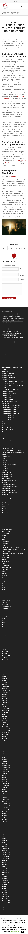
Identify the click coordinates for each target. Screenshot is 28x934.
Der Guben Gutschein (7, 375)
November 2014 (6, 854)
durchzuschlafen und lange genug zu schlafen (14, 161)
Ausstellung (5, 604)
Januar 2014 (5, 874)
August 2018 (5, 773)
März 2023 (4, 684)
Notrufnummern (6, 579)
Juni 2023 (4, 678)
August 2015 (5, 836)
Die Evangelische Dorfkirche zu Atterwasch (12, 381)
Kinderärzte (5, 577)
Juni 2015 (4, 840)
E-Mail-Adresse (22, 275)
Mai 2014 (4, 866)
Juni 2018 (4, 777)
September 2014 (6, 858)
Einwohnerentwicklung (7, 498)
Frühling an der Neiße (7, 324)
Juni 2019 (4, 755)
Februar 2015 (5, 848)
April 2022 (4, 698)
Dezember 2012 (6, 901)
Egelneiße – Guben (6, 515)
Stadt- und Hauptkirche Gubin (9, 486)
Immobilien (4, 559)
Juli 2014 (4, 862)
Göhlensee (4, 421)
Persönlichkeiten (6, 505)
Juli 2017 (4, 789)
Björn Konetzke (5, 318)
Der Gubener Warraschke (8, 377)
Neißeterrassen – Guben (8, 523)
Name (21, 269)
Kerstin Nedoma (6, 333)
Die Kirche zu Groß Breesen (9, 393)
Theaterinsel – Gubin (7, 529)
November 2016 (6, 805)
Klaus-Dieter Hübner (18, 333)
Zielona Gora (5, 494)
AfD (3, 314)
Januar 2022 (5, 704)
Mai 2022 (4, 696)
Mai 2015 (4, 842)
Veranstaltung (5, 639)
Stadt (3, 588)
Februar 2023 (5, 686)
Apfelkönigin (5, 316)
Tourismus (4, 586)
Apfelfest (19, 314)
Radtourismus (5, 565)
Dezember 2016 (6, 803)
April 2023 (4, 682)
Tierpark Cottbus (6, 488)
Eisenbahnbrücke (6, 320)
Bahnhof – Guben (6, 513)
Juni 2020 (4, 739)
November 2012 (6, 903)
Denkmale (4, 535)
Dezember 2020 (6, 728)
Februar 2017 (5, 799)
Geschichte (5, 502)
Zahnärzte (4, 573)
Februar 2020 (5, 743)
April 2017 (4, 795)
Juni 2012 (4, 913)
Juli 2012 (4, 911)
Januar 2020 (5, 745)
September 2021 (6, 710)
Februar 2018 (5, 783)
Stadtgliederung (6, 509)
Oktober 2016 (5, 807)
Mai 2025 (4, 658)
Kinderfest (12, 333)
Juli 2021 (4, 714)
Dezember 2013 (6, 876)
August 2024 (5, 660)
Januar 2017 (5, 801)
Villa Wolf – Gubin (6, 531)
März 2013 (4, 895)
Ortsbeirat (21, 337)
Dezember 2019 (6, 747)
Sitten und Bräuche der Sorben (9, 478)
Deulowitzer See (6, 379)
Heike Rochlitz (5, 331)
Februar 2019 (5, 761)
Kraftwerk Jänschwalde (8, 448)
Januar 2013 (5, 899)
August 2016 (5, 811)
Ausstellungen (5, 533)
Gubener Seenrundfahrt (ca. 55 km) (10, 547)
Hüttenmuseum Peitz (7, 436)
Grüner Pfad (5, 426)
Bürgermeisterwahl (13, 318)
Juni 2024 (4, 662)
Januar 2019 (5, 763)
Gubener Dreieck (12, 329)
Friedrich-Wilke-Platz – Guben (9, 517)
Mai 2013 (4, 890)
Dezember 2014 (6, 852)
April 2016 (4, 820)
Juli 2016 (4, 814)
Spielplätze (4, 482)
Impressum (5, 438)
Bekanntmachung (6, 606)
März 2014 (4, 870)
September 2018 (6, 771)
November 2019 (6, 749)
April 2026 (4, 654)
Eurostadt (12, 320)
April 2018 (4, 781)
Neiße (3, 458)
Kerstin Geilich (15, 331)
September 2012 (6, 907)
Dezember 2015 (6, 828)
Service (4, 590)
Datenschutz (5, 371)
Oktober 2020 (5, 733)
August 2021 (5, 712)
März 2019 (4, 759)
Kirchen (4, 537)
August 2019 (5, 753)
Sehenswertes (5, 561)
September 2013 (6, 882)
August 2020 (5, 735)
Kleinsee (4, 444)
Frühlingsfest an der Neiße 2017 (18, 324)
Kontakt (4, 592)
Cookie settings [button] (15, 931)
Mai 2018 (4, 779)
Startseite (8, 12)
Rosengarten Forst (6, 472)
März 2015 (4, 846)
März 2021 (4, 722)
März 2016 (4, 822)
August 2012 (5, 909)
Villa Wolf (20, 344)
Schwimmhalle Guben (7, 474)
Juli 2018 (4, 775)
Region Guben (5, 541)
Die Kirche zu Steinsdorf (8, 399)
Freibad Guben (5, 403)
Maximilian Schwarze (6, 337)
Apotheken (4, 575)
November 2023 (6, 670)
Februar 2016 (5, 824)
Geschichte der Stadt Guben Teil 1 (10, 407)
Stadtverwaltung (6, 581)
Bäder (3, 357)
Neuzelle (4, 462)
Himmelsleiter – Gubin (7, 519)
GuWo (21, 329)
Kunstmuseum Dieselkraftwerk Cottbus (11, 450)
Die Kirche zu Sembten (7, 397)
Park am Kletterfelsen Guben (9, 525)
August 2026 (5, 652)
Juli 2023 (4, 676)
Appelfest (10, 316)
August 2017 (5, 787)
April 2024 (4, 666)
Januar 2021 (5, 726)
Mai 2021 (4, 718)
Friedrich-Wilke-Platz (12, 322)
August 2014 (5, 860)
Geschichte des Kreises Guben (9, 419)
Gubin (18, 329)
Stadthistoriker (5, 341)
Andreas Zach (14, 314)
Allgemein (18, 12)
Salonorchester (5, 339)
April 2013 (4, 892)
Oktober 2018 (5, 769)
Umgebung (4, 637)
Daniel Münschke (21, 318)
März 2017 (4, 797)
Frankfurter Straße (18, 320)
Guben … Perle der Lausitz (8, 428)
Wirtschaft (4, 641)
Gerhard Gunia (5, 326)
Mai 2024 (4, 664)
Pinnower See (5, 468)
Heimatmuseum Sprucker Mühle (10, 434)
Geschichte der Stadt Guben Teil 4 (10, 413)
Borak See (4, 365)
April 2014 (4, 868)
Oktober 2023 (5, 672)
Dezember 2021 (6, 706)
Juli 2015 (4, 838)
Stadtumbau (11, 341)
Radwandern (5, 625)
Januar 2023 (5, 688)
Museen (4, 539)
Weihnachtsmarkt (6, 346)
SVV (16, 344)
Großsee (4, 424)
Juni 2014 (4, 864)
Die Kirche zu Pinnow (7, 395)
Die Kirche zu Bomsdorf (8, 391)
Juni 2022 (4, 694)
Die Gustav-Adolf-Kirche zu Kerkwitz (11, 389)
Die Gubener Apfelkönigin (8, 383)
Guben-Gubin (5, 329)
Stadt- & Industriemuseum (8, 484)
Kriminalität (5, 335)
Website (22, 279)
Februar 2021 (5, 724)
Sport (3, 627)
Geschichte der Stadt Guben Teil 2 (10, 409)
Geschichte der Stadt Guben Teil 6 (10, 417)
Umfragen (4, 635)
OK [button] (22, 931)
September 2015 (6, 834)
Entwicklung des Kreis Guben (9, 401)
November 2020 (6, 730)
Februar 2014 (5, 872)
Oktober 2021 (5, 708)
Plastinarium (5, 470)
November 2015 (6, 830)
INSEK (10, 331)
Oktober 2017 (5, 785)
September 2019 (6, 751)
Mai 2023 (4, 680)
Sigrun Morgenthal (13, 339)
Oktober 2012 (5, 905)
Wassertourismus (6, 567)
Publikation (4, 623)
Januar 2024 (5, 668)
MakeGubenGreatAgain (12, 335)
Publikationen (5, 507)
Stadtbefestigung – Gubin (8, 527)
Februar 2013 (5, 897)
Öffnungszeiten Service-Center (9, 464)
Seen (3, 545)
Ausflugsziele (5, 557)
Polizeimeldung (5, 621)
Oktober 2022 (5, 692)
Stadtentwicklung (6, 631)
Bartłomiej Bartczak (16, 316)
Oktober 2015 (5, 832)
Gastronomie (5, 569)
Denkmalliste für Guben (8, 373)
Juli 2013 (4, 886)
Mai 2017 (4, 793)
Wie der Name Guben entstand (9, 492)
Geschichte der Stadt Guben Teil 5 (10, 415)
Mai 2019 (4, 757)
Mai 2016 (4, 818)
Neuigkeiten (5, 11)
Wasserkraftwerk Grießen (8, 490)
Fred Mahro (5, 322)
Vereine (4, 563)
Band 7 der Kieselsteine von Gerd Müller (12, 363)
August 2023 (5, 674)
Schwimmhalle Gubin (7, 476)
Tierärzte (4, 583)
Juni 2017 (4, 791)
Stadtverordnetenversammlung (8, 344)
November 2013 (6, 878)
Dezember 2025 (6, 656)
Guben (18, 326)
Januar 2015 (5, 850)
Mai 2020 (4, 741)
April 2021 (4, 720)
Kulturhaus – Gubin (6, 521)
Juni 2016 (4, 816)
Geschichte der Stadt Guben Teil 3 (10, 411)
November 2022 (6, 690)
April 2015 (4, 844)
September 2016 (6, 809)
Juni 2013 (4, 888)
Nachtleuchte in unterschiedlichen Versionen (9, 177)
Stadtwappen (5, 511)
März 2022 (4, 700)
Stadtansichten (5, 629)
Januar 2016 (5, 826)
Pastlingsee (5, 466)
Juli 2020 (4, 737)
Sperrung (19, 339)
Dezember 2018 (6, 765)
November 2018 (6, 767)
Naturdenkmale (6, 456)
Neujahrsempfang (15, 337)
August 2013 (5, 884)
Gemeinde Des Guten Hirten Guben (11, 405)
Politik (3, 619)
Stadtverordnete (18, 341)
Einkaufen (4, 496)
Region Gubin (5, 543)
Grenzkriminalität (13, 326)
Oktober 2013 (5, 880)
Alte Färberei (8, 314)
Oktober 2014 (5, 856)
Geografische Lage (6, 500)
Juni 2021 (4, 716)
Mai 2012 (4, 915)
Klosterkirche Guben (7, 446)
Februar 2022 (5, 702)
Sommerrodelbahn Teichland (9, 480)
